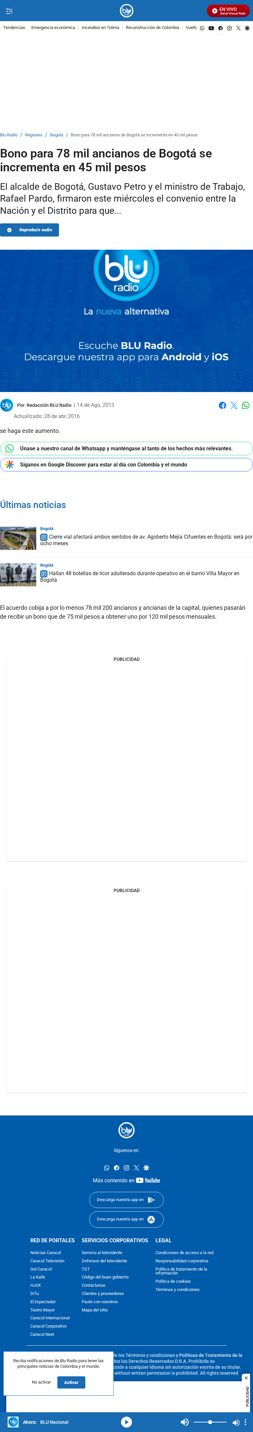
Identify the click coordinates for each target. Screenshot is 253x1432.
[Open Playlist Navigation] (245, 1422)
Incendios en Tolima (100, 27)
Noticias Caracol (45, 1253)
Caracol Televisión (47, 1261)
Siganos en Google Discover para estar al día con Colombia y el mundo (103, 465)
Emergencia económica (53, 27)
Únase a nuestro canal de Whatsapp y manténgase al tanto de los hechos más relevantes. (126, 448)
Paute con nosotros (100, 1302)
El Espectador (43, 1302)
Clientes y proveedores (103, 1294)
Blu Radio (8, 135)
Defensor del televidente (104, 1261)
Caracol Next (42, 1335)
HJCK (35, 1285)
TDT (86, 1269)
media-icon (126, 1422)
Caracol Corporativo (48, 1326)
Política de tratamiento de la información (181, 1271)
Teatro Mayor (42, 1310)
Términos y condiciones (177, 1290)
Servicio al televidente (102, 1253)
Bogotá (56, 135)
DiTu (34, 1294)
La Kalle (37, 1278)
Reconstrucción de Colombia (152, 27)
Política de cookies (173, 1281)
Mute (185, 1422)
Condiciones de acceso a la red (184, 1253)
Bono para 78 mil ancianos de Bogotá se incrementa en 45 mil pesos (134, 135)
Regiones (33, 135)
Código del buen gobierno (105, 1278)
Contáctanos (93, 1285)
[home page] (126, 10)
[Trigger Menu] (9, 11)
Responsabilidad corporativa (181, 1261)
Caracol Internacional (50, 1318)
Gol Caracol (41, 1269)
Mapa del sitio (95, 1310)
